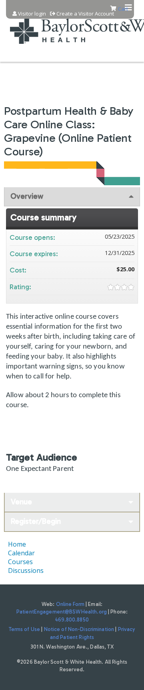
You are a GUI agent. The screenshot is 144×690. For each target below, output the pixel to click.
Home (17, 544)
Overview (26, 196)
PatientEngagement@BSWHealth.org (61, 612)
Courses (20, 561)
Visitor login (32, 13)
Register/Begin (36, 521)
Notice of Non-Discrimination (79, 629)
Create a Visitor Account (85, 13)
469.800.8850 (72, 620)
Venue (21, 501)
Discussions (26, 570)
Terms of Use (24, 629)
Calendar (21, 553)
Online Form (70, 604)
